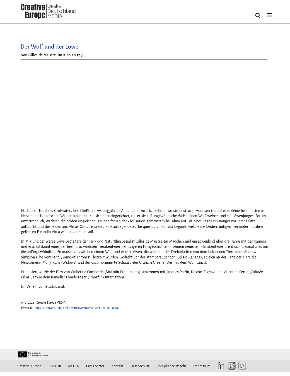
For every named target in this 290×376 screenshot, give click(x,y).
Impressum (201, 366)
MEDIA (73, 366)
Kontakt (117, 366)
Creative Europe (29, 366)
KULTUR (55, 366)
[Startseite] (48, 11)
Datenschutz (140, 366)
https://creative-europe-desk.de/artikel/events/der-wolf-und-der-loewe (76, 308)
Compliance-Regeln (171, 366)
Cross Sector (95, 366)
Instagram (231, 366)
